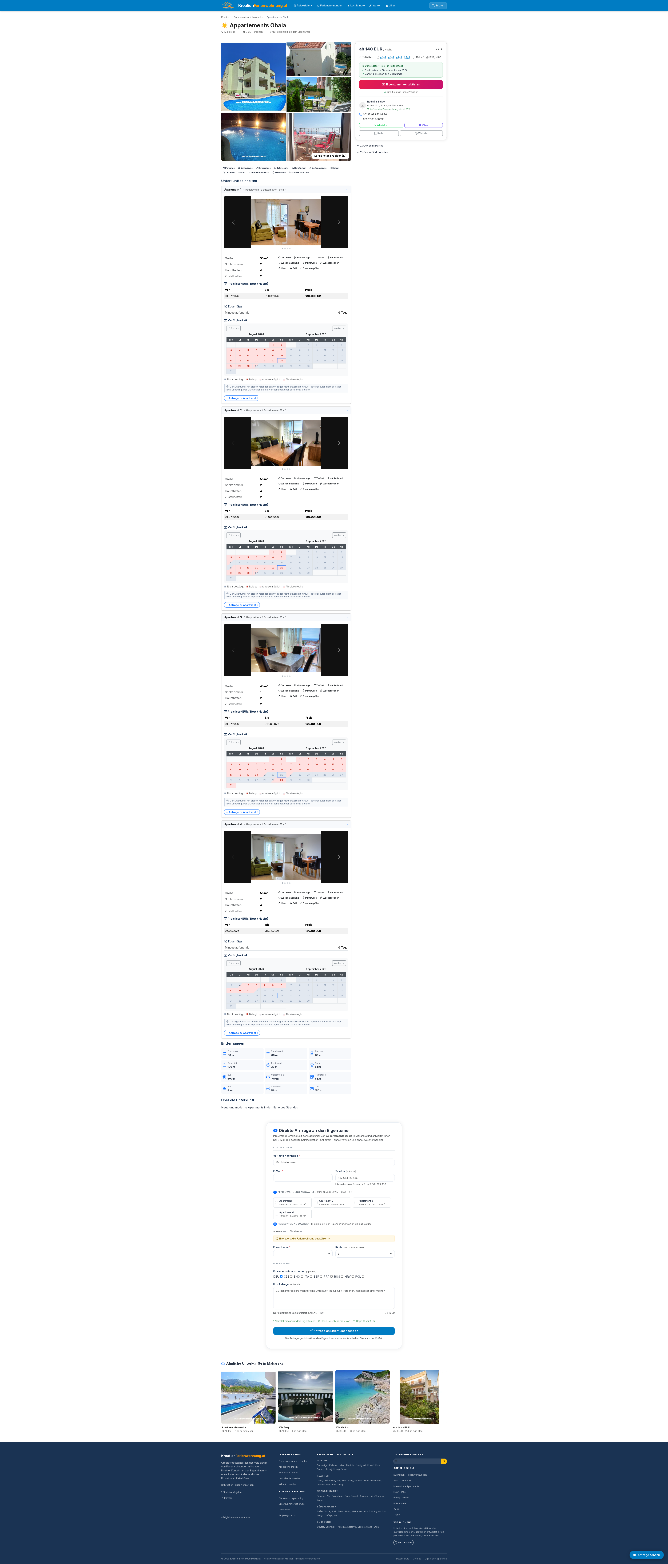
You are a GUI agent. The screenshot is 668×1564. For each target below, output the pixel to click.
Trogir (320, 1515)
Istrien (322, 1460)
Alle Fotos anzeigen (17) (332, 155)
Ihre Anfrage (286, 1284)
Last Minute (357, 5)
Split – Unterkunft (402, 1480)
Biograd (321, 1496)
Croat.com (284, 1509)
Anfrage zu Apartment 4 (243, 1032)
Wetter (377, 5)
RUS (337, 1276)
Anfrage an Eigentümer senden (335, 1331)
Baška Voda (323, 1511)
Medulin (350, 1465)
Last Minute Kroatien (290, 1478)
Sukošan (364, 1496)
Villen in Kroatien (288, 1484)
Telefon (345, 1171)
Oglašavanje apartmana (237, 1517)
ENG (297, 1276)
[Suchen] (444, 1461)
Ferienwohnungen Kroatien (293, 1461)
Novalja (359, 1480)
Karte (380, 133)
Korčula (342, 1527)
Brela (341, 1511)
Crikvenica (329, 1480)
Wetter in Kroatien (288, 1472)
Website (423, 133)
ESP (317, 1276)
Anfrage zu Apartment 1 (243, 398)
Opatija (321, 1484)
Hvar (347, 1511)
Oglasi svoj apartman (436, 1558)
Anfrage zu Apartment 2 (243, 604)
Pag (347, 1496)
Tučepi (328, 1515)
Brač (334, 1511)
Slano (369, 1527)
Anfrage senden (649, 1555)
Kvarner (323, 1476)
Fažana (333, 1465)
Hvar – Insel (399, 1491)
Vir (372, 1496)
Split (384, 1511)
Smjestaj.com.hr (287, 1515)
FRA (327, 1276)
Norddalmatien (328, 1491)
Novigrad (361, 1465)
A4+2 (383, 57)
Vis (335, 1515)
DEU (276, 1276)
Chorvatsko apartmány (291, 1498)
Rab (328, 1484)
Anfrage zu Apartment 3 (243, 812)
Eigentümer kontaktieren (403, 84)
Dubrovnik (324, 1522)
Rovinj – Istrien (401, 1497)
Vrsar (344, 1469)
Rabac (320, 1469)
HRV (348, 1276)
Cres (319, 1480)
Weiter (338, 328)
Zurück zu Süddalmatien (374, 152)
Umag (336, 1469)
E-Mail (278, 1171)
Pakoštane (337, 1496)
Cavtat (320, 1527)
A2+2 (399, 57)
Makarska (257, 17)
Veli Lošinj (337, 1484)
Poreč (370, 1465)
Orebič (361, 1527)
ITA (307, 1276)
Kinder (349, 1247)
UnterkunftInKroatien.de (292, 1503)
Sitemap (417, 1558)
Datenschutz (402, 1558)
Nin (328, 1496)
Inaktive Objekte (233, 1492)
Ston (376, 1527)
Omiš (367, 1511)
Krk (338, 1480)
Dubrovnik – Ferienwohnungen (410, 1474)
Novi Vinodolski (372, 1480)
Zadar (320, 1500)
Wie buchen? (405, 1542)
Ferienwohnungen (331, 5)
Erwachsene (282, 1247)
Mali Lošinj (347, 1480)
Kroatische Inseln (288, 1466)
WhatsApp (382, 125)
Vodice (379, 1496)
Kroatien (225, 17)
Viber (425, 125)
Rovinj (329, 1469)
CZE (287, 1276)
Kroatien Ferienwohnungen (239, 1484)
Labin (341, 1465)
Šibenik (354, 1496)
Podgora (376, 1511)
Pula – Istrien (400, 1503)
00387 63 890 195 (373, 119)
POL (358, 1276)
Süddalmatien (241, 17)
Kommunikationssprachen (294, 1271)
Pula (377, 1465)
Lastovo (351, 1527)
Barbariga (322, 1465)
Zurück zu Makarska (371, 145)
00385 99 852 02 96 (375, 114)
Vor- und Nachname (286, 1155)
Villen (392, 5)
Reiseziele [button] (303, 5)
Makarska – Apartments (406, 1486)
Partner (228, 1497)
